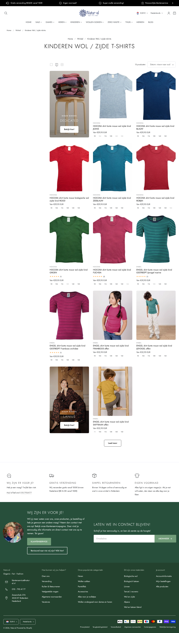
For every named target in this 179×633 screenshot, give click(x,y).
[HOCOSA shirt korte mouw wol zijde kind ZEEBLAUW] (112, 167)
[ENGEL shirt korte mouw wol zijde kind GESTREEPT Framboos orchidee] (69, 315)
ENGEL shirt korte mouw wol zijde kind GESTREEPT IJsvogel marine (154, 271)
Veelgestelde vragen (50, 591)
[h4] (69, 104)
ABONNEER (163, 538)
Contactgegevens (150, 627)
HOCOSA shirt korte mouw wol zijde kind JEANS (112, 127)
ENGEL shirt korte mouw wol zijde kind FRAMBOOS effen (111, 347)
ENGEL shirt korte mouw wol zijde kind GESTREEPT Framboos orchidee (67, 347)
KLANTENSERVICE (39, 541)
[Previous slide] (6, 3)
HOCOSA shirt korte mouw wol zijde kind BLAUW (155, 127)
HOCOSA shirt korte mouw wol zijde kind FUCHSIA (112, 271)
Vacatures (46, 602)
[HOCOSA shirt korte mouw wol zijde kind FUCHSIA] (112, 239)
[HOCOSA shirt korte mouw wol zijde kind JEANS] (112, 95)
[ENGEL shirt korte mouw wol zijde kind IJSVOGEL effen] (156, 315)
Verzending (47, 581)
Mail (8, 492)
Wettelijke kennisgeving (167, 627)
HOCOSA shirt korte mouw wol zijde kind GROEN (69, 271)
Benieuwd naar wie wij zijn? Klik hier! (47, 550)
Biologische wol (130, 576)
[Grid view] (51, 64)
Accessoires (83, 591)
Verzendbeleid (116, 627)
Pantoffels (82, 586)
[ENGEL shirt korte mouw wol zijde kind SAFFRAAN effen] (112, 391)
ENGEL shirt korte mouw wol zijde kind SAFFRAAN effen (111, 423)
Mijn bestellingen (163, 581)
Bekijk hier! (69, 129)
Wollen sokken (84, 581)
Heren (80, 576)
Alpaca (127, 602)
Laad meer (112, 443)
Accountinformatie (164, 576)
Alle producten (162, 586)
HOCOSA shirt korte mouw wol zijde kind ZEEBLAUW (112, 199)
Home (9, 30)
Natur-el (13, 628)
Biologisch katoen (131, 581)
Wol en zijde (129, 596)
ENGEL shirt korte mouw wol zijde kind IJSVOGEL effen (154, 347)
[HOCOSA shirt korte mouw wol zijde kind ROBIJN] (156, 167)
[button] (5, 13)
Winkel (18, 30)
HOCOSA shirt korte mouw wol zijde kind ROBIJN (155, 199)
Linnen (127, 586)
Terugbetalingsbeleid (100, 627)
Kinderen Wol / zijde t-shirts (35, 30)
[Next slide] (173, 3)
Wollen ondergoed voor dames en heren (95, 602)
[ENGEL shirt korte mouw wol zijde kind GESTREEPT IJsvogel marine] (156, 239)
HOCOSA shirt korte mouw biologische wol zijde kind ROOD (69, 199)
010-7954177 (26, 492)
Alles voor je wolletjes (87, 596)
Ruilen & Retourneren (51, 586)
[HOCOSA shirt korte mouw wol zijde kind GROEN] (69, 239)
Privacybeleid (85, 627)
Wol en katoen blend (132, 607)
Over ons (46, 576)
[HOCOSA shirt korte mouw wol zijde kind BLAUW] (156, 95)
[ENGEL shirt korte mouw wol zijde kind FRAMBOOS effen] (112, 315)
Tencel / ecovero (131, 591)
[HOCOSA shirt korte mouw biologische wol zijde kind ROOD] (69, 167)
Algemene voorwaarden (52, 596)
